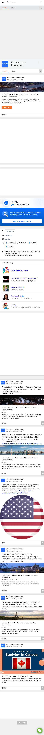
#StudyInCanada (8, 444)
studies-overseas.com (10, 97)
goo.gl (5, 412)
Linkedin (10, 247)
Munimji (13, 305)
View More (22, 723)
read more (6, 108)
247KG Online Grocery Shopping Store (24, 278)
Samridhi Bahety (16, 287)
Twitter (33, 243)
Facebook (11, 243)
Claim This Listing (20, 221)
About (13, 8)
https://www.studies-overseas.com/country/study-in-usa (17, 492)
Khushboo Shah (16, 296)
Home (5, 8)
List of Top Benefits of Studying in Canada (17, 676)
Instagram (22, 243)
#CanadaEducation (22, 444)
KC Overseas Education (16, 78)
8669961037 (10, 231)
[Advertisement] (22, 34)
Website (7, 239)
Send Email (8, 236)
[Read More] (42, 423)
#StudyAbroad (35, 444)
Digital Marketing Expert (19, 270)
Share (5, 115)
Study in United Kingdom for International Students (20, 94)
